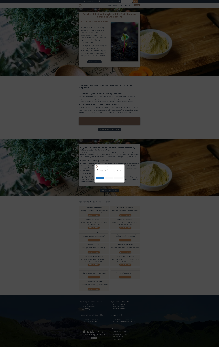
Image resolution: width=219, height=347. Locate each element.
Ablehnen (109, 178)
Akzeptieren (100, 178)
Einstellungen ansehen (118, 178)
